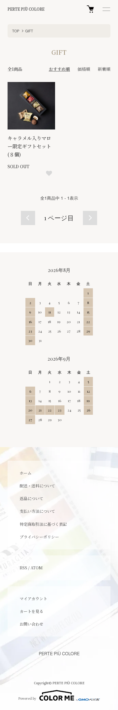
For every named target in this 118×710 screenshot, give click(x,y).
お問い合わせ (31, 624)
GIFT (29, 30)
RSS (23, 568)
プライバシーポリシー (39, 537)
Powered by (27, 698)
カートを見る (31, 611)
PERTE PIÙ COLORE (26, 9)
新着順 (104, 69)
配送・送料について (37, 486)
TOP (15, 30)
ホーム (25, 473)
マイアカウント (33, 598)
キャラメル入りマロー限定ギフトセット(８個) (29, 146)
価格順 (83, 69)
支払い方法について (37, 511)
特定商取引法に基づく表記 (43, 524)
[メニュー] (106, 9)
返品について (31, 498)
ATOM (37, 568)
